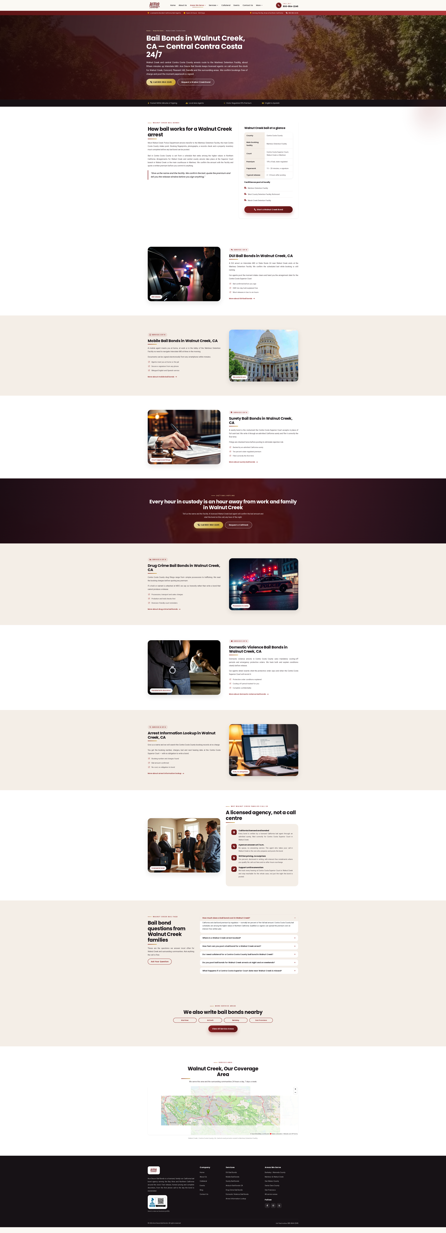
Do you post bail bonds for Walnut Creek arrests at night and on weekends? (238, 962)
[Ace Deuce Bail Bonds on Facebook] (267, 1205)
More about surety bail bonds (242, 462)
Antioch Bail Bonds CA (234, 1185)
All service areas (271, 1194)
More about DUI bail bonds (240, 298)
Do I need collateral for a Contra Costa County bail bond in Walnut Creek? (237, 954)
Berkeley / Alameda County (275, 1172)
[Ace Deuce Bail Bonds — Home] (155, 5)
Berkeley (235, 1020)
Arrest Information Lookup (236, 1199)
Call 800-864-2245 (162, 82)
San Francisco (261, 1020)
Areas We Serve (197, 5)
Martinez (185, 1020)
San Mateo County (272, 1181)
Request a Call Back (238, 525)
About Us (183, 5)
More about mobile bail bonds (161, 376)
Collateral (225, 5)
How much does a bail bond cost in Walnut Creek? (226, 918)
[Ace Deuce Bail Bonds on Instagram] (273, 1205)
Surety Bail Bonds (232, 1181)
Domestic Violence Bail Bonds (237, 1194)
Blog (201, 1190)
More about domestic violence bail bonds (247, 694)
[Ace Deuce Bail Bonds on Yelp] (279, 1205)
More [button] (258, 5)
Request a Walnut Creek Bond (195, 82)
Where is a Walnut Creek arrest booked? (221, 938)
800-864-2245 (293, 13)
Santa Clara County (272, 1185)
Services (212, 5)
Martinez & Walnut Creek (274, 1177)
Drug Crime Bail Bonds (234, 1190)
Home (172, 5)
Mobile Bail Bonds (232, 1177)
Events (236, 5)
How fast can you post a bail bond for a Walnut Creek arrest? (231, 946)
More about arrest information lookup (164, 773)
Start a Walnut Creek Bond (270, 209)
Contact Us (248, 5)
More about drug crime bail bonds (163, 609)
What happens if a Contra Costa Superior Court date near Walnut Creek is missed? (242, 970)
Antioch (210, 1020)
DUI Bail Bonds (231, 1172)
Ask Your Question (160, 961)
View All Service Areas (223, 1028)
